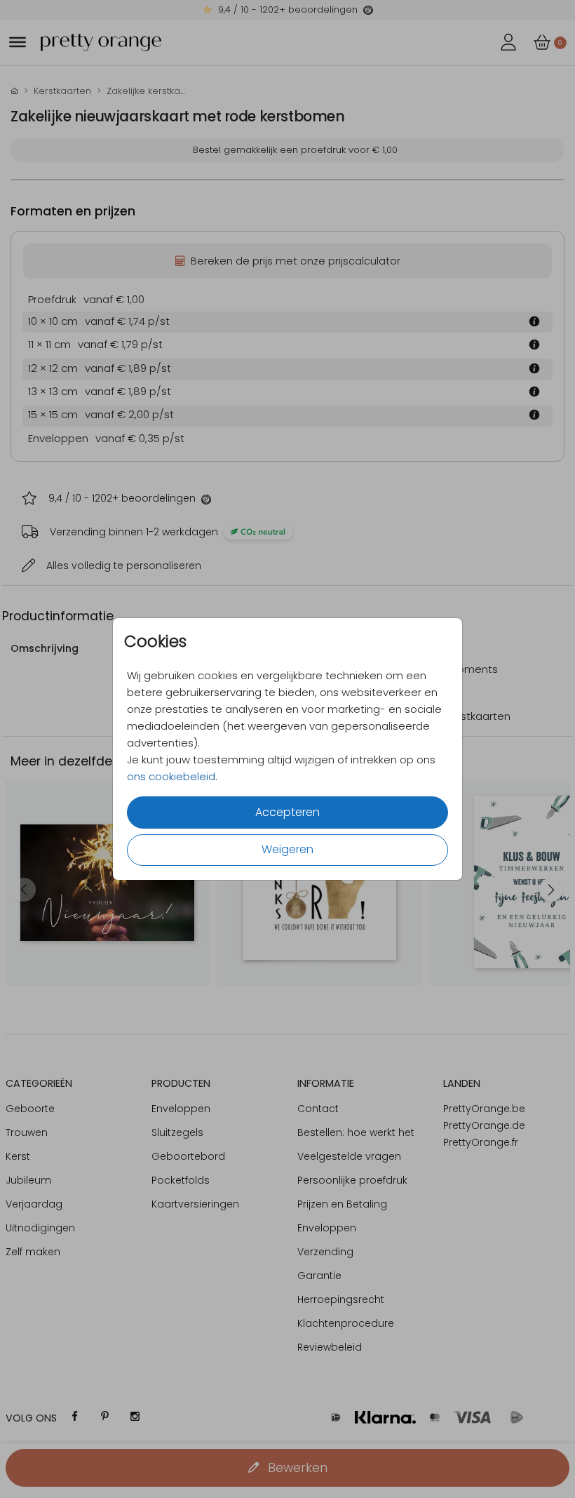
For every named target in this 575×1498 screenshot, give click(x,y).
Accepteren (287, 812)
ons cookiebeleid (171, 776)
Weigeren (287, 849)
